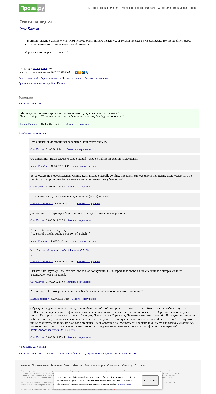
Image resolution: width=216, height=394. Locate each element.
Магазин (150, 7)
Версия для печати (50, 78)
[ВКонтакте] (76, 72)
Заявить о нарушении (97, 78)
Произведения (109, 7)
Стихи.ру (127, 365)
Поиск (139, 7)
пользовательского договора (156, 371)
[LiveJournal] (87, 72)
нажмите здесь (124, 384)
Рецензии (127, 7)
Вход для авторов (184, 7)
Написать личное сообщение (64, 353)
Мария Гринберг (29, 123)
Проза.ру (140, 365)
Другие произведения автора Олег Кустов (42, 83)
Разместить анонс (73, 78)
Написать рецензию (31, 103)
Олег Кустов (29, 29)
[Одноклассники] (80, 72)
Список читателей (28, 78)
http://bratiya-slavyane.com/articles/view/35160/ (59, 250)
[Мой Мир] (83, 72)
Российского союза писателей (99, 389)
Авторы (93, 7)
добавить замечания (33, 133)
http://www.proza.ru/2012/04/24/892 (52, 329)
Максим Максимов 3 (41, 203)
